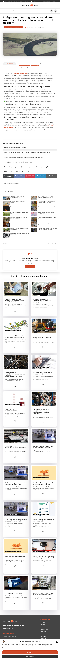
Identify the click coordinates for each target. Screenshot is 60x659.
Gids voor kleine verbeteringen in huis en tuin (47, 218)
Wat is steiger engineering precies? (30, 147)
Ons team (43, 624)
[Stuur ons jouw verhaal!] (30, 253)
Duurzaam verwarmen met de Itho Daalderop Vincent (18, 207)
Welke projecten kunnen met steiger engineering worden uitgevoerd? (30, 152)
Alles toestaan (30, 652)
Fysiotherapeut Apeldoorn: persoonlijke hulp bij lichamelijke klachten (47, 229)
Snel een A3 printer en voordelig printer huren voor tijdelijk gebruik (42, 300)
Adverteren (43, 636)
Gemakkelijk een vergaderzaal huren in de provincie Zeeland (43, 557)
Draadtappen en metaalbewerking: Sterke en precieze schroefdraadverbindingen (15, 374)
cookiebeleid (49, 647)
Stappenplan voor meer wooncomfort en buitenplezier (47, 207)
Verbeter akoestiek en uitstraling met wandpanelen (19, 223)
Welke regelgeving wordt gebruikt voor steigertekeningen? (30, 157)
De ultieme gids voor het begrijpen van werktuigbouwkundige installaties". (41, 411)
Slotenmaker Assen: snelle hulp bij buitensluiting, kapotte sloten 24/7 (46, 197)
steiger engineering (13, 183)
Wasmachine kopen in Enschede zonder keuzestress (19, 234)
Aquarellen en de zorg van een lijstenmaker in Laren (17, 197)
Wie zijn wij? (23, 11)
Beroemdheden (44, 629)
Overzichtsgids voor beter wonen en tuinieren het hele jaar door (46, 202)
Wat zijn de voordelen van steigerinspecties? (30, 162)
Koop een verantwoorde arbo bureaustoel (15, 557)
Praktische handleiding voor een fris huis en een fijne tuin (18, 218)
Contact (42, 633)
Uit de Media (14, 11)
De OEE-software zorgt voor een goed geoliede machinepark (44, 593)
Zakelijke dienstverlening (13, 27)
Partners (7, 11)
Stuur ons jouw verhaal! (30, 258)
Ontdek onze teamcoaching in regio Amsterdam (43, 520)
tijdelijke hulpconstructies (20, 73)
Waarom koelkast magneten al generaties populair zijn (45, 223)
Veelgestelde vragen (24, 67)
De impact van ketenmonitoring (11, 410)
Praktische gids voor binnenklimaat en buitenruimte (19, 229)
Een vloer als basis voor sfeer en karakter (17, 202)
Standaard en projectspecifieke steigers (29, 65)
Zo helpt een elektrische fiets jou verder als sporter (19, 213)
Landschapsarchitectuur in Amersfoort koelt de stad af (14, 336)
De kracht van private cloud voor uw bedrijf (42, 373)
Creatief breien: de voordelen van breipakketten (46, 213)
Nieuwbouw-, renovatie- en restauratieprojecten (31, 63)
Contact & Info (45, 11)
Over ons (43, 622)
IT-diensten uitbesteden (13, 593)
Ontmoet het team (33, 11)
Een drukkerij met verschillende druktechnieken (15, 446)
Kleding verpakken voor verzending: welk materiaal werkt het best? (14, 300)
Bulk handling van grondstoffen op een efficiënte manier (44, 446)
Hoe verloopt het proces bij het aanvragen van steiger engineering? (30, 167)
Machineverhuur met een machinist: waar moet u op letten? (42, 337)
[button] (57, 642)
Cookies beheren (30, 656)
